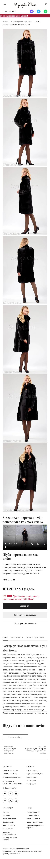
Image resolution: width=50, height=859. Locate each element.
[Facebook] (5, 800)
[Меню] (5, 4)
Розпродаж (31, 784)
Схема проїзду (11, 788)
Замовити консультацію (25, 615)
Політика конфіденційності (9, 833)
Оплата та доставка (35, 822)
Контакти (6, 815)
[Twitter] (10, 800)
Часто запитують (10, 819)
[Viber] (32, 11)
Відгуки (6, 812)
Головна (6, 21)
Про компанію (8, 822)
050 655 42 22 (10, 12)
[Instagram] (16, 800)
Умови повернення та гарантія (35, 826)
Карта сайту (8, 829)
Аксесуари (31, 780)
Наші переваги (9, 825)
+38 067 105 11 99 (10, 774)
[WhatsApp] (45, 11)
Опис (5, 637)
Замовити (25, 606)
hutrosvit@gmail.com (12, 777)
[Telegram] (39, 11)
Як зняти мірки (33, 815)
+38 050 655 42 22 (10, 770)
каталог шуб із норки (37, 713)
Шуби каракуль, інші (35, 774)
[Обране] (46, 4)
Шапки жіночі (32, 777)
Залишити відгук (15, 737)
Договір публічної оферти (10, 839)
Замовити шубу (33, 812)
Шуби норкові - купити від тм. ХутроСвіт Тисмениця (22, 21)
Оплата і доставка (35, 637)
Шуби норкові (32, 770)
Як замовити (17, 637)
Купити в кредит (33, 819)
